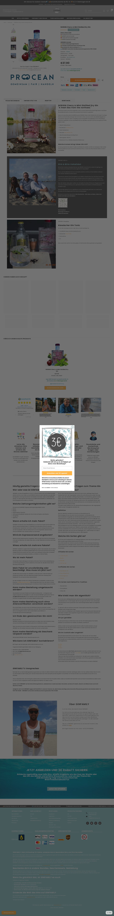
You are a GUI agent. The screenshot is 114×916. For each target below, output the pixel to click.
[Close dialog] (72, 427)
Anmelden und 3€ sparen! (57, 473)
